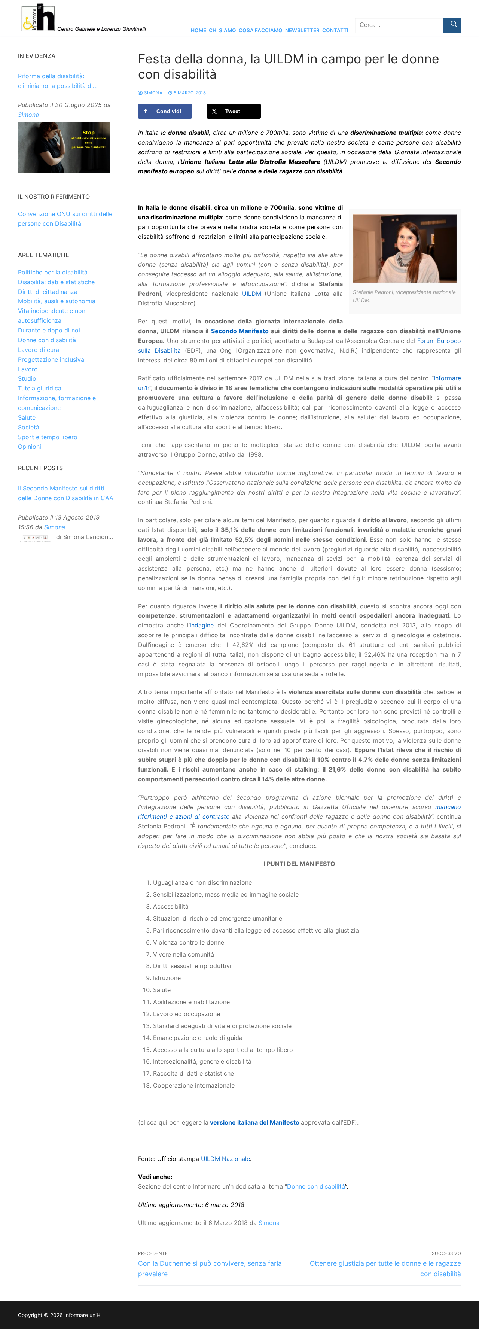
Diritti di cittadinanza (47, 291)
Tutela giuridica (39, 388)
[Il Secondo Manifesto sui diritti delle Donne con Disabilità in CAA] (35, 540)
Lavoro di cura (38, 349)
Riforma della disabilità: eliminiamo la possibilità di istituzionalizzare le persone (57, 81)
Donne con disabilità (316, 1186)
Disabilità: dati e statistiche (56, 282)
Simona (152, 92)
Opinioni (29, 446)
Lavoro (28, 369)
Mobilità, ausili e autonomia (56, 301)
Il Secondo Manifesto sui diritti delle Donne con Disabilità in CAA (65, 493)
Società (28, 427)
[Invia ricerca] (452, 25)
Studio (27, 378)
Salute (27, 417)
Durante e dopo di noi (49, 330)
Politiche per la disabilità (53, 272)
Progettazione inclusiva (51, 359)
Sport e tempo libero (47, 437)
